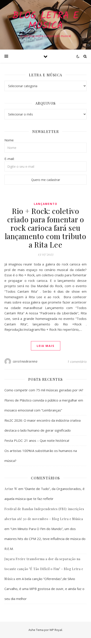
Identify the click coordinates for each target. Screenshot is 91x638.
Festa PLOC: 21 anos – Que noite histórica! (36, 440)
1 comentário (77, 361)
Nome (9, 140)
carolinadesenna (25, 361)
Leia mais (46, 346)
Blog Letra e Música (45, 21)
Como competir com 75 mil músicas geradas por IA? (43, 390)
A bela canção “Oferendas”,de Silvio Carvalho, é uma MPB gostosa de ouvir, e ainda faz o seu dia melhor (44, 589)
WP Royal (55, 630)
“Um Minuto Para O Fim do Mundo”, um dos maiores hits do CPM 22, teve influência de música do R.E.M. (44, 539)
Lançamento (45, 204)
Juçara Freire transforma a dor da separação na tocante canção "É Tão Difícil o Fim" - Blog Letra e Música (43, 569)
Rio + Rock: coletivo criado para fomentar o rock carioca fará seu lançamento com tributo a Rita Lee (45, 227)
